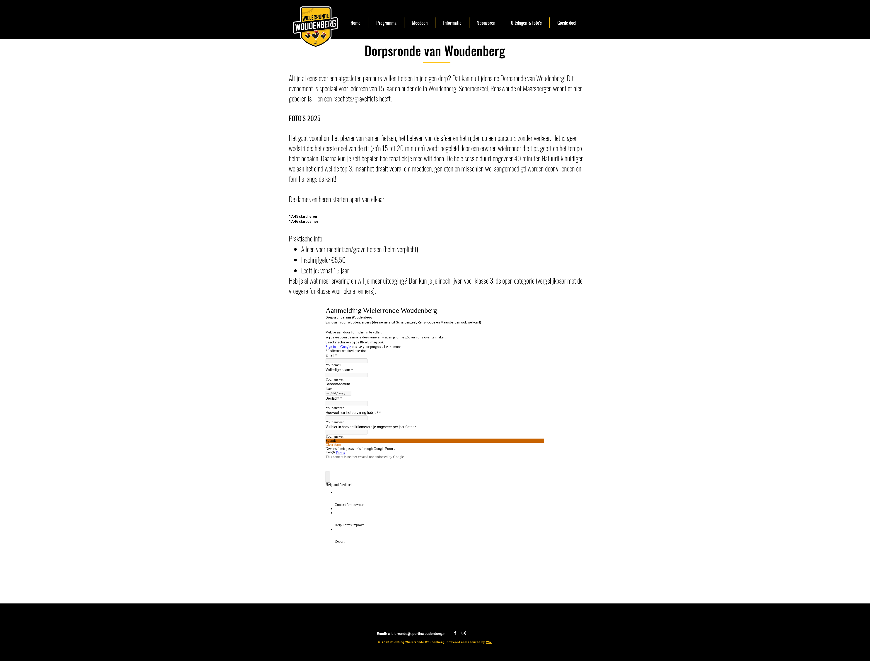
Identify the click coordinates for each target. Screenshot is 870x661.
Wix (489, 642)
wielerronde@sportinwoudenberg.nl (417, 634)
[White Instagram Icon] (464, 633)
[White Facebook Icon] (455, 633)
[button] (419, 22)
